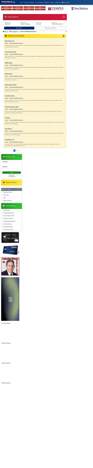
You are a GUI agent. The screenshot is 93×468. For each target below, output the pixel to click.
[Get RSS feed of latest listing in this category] (66, 31)
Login (51, 2)
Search (20, 28)
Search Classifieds (29, 2)
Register (47, 2)
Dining (29, 9)
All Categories (14, 31)
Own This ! (18, 7)
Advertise (6, 7)
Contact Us (57, 2)
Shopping (17, 9)
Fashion (40, 7)
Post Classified (39, 2)
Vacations (6, 9)
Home (21, 2)
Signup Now (12, 175)
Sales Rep (29, 7)
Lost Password (11, 176)
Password (4, 166)
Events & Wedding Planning (16, 43)
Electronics (40, 9)
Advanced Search (51, 28)
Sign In (11, 172)
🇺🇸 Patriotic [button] (66, 2)
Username (5, 161)
